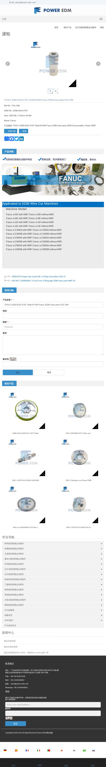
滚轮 (102, 27)
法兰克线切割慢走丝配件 (86, 27)
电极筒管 (8, 615)
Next (98, 64)
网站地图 (49, 733)
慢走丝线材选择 (11, 647)
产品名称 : (8, 300)
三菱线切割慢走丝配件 (14, 584)
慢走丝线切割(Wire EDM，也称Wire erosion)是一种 (26, 652)
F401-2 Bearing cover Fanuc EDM (78, 480)
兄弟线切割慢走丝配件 (14, 554)
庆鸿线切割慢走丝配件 (14, 564)
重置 (49, 372)
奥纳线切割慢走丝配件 (14, 595)
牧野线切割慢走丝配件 (14, 589)
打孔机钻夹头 (10, 625)
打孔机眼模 (9, 610)
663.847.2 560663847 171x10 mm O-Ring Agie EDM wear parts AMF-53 (43, 281)
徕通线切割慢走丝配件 (14, 549)
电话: (5, 311)
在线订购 (11, 131)
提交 (18, 372)
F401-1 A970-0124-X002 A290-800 (25, 480)
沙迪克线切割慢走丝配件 (15, 600)
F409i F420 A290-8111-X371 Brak (25, 433)
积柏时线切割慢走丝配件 (15, 579)
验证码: (6, 359)
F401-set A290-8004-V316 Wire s (25, 527)
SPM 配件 (9, 620)
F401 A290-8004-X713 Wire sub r (78, 433)
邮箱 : (6, 322)
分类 (4, 19)
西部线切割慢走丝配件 (14, 605)
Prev (8, 64)
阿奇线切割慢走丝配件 (14, 543)
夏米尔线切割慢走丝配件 (15, 559)
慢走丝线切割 (10, 641)
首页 (56, 27)
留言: (5, 333)
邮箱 (24, 131)
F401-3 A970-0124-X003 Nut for (78, 527)
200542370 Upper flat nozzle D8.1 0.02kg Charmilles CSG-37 (39, 276)
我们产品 (67, 27)
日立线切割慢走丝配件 (14, 574)
